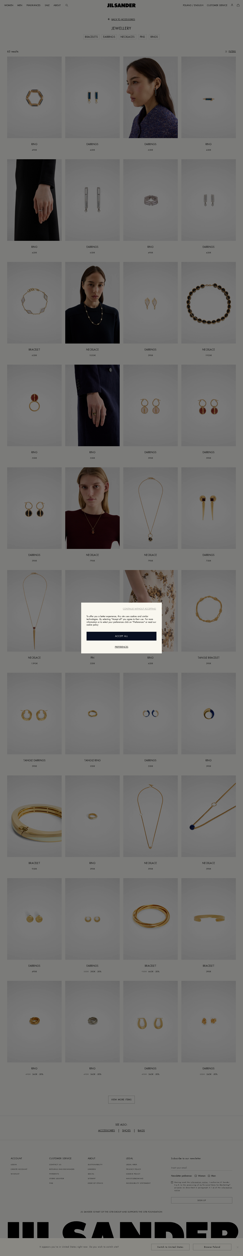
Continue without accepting (139, 609)
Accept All (121, 636)
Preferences (121, 647)
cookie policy (92, 625)
